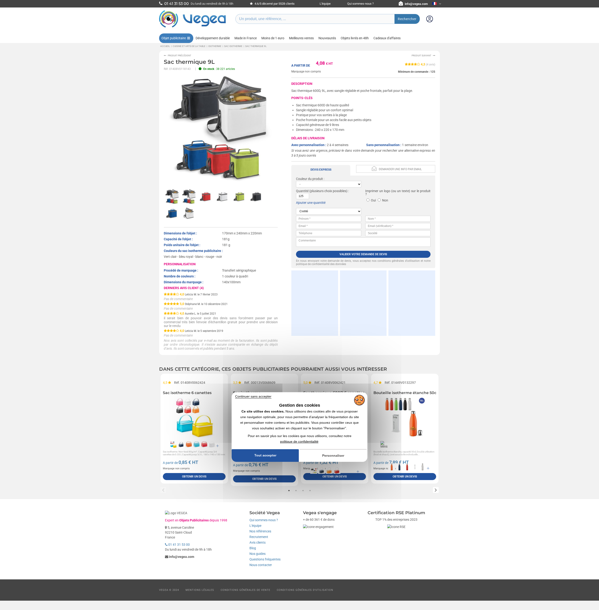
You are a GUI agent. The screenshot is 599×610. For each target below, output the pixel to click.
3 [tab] (303, 490)
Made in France (245, 38)
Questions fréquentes (265, 559)
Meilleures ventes (301, 38)
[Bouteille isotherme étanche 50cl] (404, 418)
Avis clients (257, 542)
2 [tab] (296, 490)
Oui (373, 200)
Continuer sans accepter (253, 396)
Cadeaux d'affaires (387, 38)
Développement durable (213, 38)
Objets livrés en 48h (355, 38)
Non (385, 200)
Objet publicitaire (173, 38)
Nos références (260, 531)
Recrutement (258, 537)
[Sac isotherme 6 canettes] (194, 418)
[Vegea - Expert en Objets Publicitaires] (192, 27)
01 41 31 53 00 (179, 544)
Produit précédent (179, 55)
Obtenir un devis (194, 476)
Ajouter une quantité (310, 202)
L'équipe (325, 3)
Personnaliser (333, 455)
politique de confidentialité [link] (299, 441)
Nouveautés (327, 38)
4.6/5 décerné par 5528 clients (274, 3)
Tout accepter (265, 455)
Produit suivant (421, 55)
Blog (252, 548)
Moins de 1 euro (272, 38)
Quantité (302, 191)
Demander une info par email (400, 169)
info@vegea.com (416, 4)
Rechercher (407, 19)
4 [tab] (310, 490)
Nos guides (257, 554)
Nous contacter (260, 565)
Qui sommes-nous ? (360, 3)
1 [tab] (289, 490)
